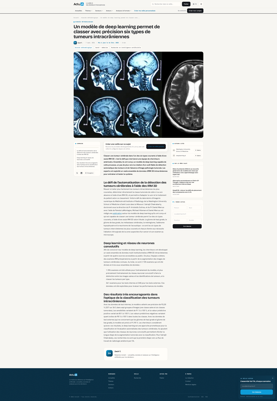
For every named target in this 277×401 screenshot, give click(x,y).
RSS (206, 397)
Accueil (76, 17)
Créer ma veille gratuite (156, 146)
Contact (188, 381)
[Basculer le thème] (201, 4)
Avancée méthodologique (89, 17)
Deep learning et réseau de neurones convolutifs (85, 158)
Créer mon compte (195, 11)
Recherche (137, 378)
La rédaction (189, 378)
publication (117, 213)
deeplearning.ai (179, 155)
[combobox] (167, 4)
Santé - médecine (101, 47)
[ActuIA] (79, 4)
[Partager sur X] (77, 173)
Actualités (78, 11)
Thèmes (88, 11)
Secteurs (98, 11)
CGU (202, 397)
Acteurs (108, 11)
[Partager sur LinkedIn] (81, 173)
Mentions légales (190, 384)
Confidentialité (193, 397)
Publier (186, 4)
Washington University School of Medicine (181, 150)
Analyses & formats (123, 11)
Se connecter (182, 11)
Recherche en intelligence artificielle (126, 47)
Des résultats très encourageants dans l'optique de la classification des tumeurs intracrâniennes (87, 164)
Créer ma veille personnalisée (144, 11)
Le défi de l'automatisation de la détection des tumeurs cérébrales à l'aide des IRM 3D (87, 152)
